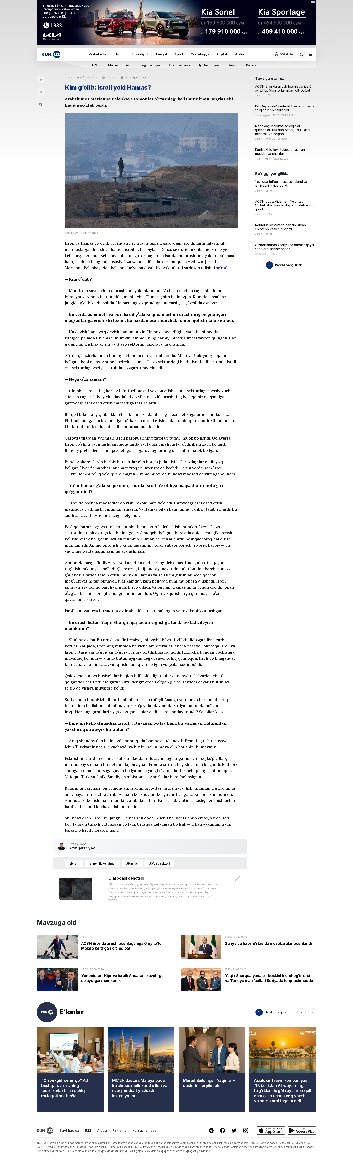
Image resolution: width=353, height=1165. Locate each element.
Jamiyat (161, 54)
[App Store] (270, 1130)
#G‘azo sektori (159, 863)
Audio (239, 54)
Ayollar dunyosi (209, 65)
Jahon (119, 54)
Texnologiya (200, 54)
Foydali (222, 54)
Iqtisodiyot (140, 54)
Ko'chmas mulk (179, 65)
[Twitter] (234, 1130)
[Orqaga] (41, 80)
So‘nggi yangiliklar (272, 173)
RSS (88, 1130)
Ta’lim (258, 158)
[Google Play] (301, 1130)
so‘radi (222, 267)
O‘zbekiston (98, 54)
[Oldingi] (301, 1012)
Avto (129, 65)
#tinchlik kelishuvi (102, 863)
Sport (179, 54)
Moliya (113, 65)
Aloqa (102, 1130)
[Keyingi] (312, 1012)
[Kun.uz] (51, 54)
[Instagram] (245, 1130)
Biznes (251, 65)
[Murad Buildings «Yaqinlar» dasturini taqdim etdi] (212, 1069)
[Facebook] (41, 104)
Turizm (233, 65)
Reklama (120, 1130)
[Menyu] (310, 54)
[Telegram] (41, 92)
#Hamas (132, 863)
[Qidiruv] (301, 54)
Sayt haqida (69, 1130)
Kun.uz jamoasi (144, 1130)
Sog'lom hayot (150, 65)
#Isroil (73, 863)
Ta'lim (96, 65)
